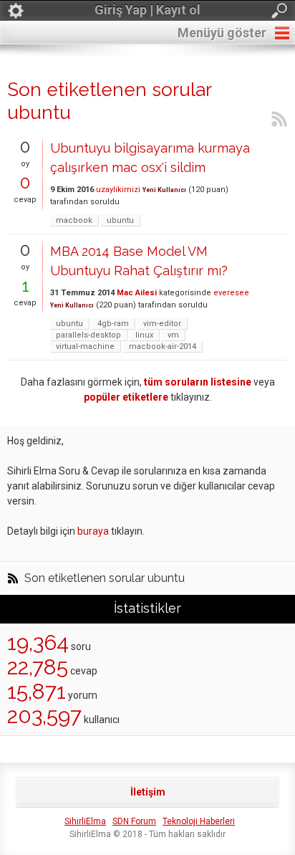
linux (144, 335)
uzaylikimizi (118, 189)
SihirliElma (85, 821)
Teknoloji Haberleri (199, 821)
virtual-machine (85, 346)
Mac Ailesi (137, 292)
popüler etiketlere (126, 397)
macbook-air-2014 (162, 346)
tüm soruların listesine (197, 382)
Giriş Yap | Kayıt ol (147, 9)
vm (173, 335)
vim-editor (162, 323)
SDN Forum (134, 821)
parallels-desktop (88, 335)
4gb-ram (113, 323)
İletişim (147, 792)
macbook (74, 220)
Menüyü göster (222, 32)
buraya (93, 531)
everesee (231, 292)
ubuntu (120, 220)
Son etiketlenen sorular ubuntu (104, 578)
